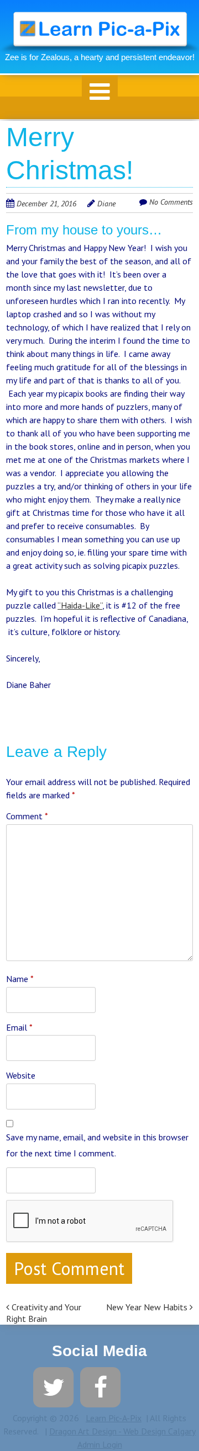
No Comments (171, 202)
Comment (27, 815)
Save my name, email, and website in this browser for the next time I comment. (97, 1145)
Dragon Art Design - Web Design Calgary (122, 1431)
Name (20, 978)
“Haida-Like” (79, 605)
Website (20, 1075)
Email (19, 1027)
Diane (106, 204)
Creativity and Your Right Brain (43, 1312)
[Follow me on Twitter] (53, 1385)
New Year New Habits (148, 1307)
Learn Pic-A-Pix (114, 1417)
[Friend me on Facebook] (100, 1385)
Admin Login (99, 1444)
